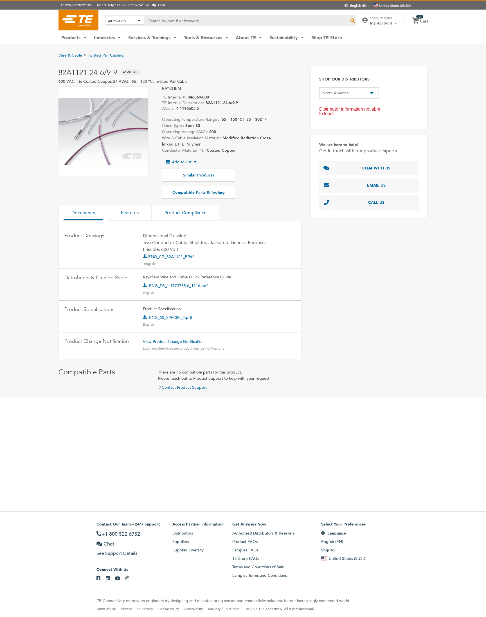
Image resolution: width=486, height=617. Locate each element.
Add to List (182, 161)
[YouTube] (120, 578)
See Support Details (116, 553)
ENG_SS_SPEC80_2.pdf (170, 317)
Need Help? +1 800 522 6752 (120, 5)
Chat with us (376, 168)
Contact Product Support (184, 387)
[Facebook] (101, 578)
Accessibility (193, 608)
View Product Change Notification (173, 341)
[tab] (83, 213)
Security (214, 608)
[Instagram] (130, 578)
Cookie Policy (168, 608)
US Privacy (145, 608)
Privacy (126, 608)
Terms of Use (106, 608)
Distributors (182, 533)
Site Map (232, 608)
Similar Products (198, 175)
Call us (376, 202)
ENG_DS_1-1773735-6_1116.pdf (178, 285)
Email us (376, 185)
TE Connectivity (78, 20)
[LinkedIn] (110, 578)
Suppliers (180, 541)
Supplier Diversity (188, 550)
